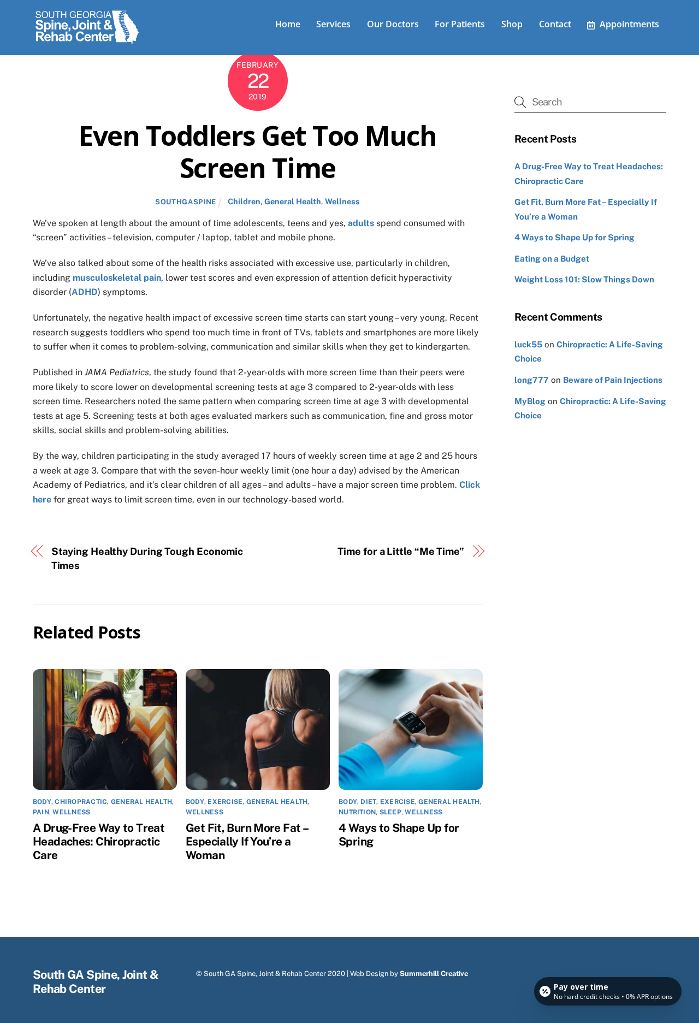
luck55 (528, 344)
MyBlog (530, 401)
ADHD (85, 292)
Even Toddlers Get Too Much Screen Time (257, 152)
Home (287, 24)
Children (244, 201)
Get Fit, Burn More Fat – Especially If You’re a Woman (246, 841)
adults (361, 223)
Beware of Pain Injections (612, 380)
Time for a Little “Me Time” (400, 551)
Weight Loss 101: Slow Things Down (584, 279)
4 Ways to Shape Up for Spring (574, 237)
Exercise (225, 802)
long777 (531, 380)
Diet (368, 802)
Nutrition (357, 812)
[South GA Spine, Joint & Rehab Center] (87, 41)
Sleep (390, 812)
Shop (512, 24)
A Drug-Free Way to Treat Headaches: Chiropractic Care (98, 841)
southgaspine (185, 202)
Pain (41, 812)
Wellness (342, 201)
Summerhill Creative (434, 973)
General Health (292, 201)
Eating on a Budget (551, 258)
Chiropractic (81, 802)
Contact (555, 24)
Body (42, 802)
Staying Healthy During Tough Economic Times (147, 558)
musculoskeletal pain (117, 278)
